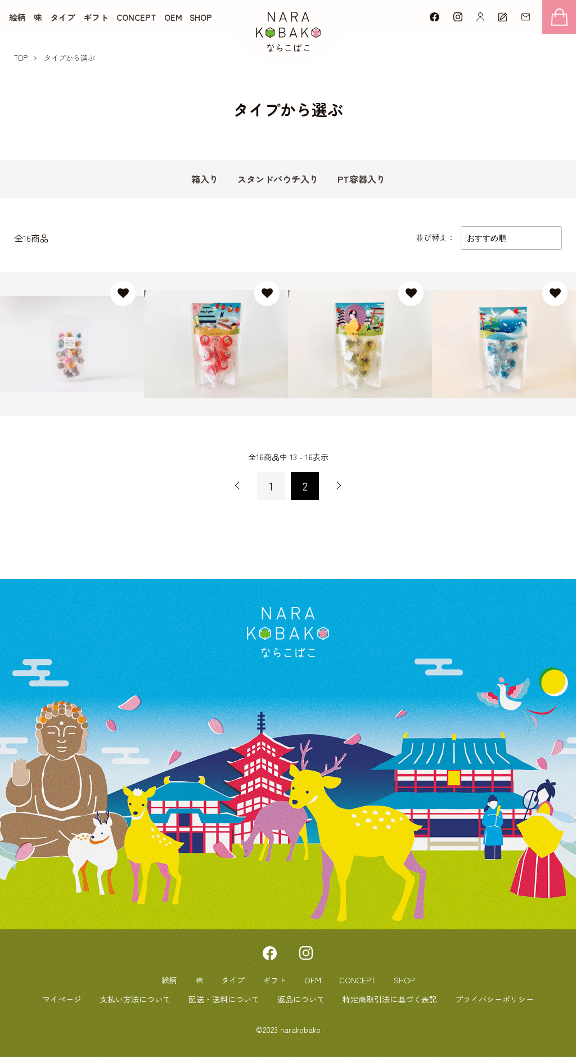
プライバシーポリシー (494, 999)
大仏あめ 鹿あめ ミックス (70, 337)
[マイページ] (480, 17)
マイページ (62, 999)
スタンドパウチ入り (277, 179)
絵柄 (17, 17)
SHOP (201, 17)
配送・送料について (223, 999)
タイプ (62, 17)
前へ (237, 486)
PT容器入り (361, 179)
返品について (301, 999)
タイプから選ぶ (69, 57)
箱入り (204, 179)
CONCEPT (136, 17)
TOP (21, 57)
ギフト (96, 17)
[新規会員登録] (502, 17)
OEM (173, 17)
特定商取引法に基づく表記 (390, 999)
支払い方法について (135, 999)
